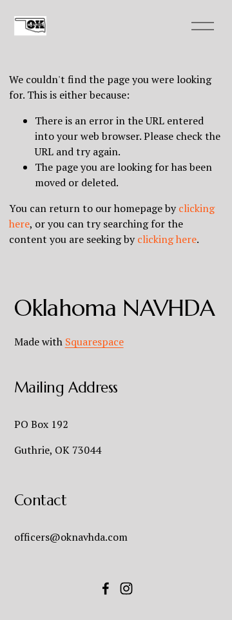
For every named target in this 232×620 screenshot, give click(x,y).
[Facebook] (105, 588)
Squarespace (94, 341)
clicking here (167, 239)
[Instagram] (126, 588)
